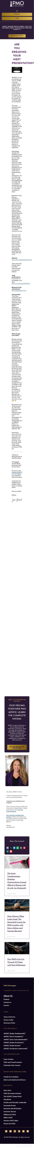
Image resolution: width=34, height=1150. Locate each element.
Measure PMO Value (11, 1120)
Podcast (6, 999)
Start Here (7, 1090)
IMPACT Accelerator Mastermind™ (16, 1048)
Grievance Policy (9, 1023)
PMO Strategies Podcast (12, 1093)
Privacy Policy (8, 1020)
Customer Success (10, 1111)
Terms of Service (9, 1017)
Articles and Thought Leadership (15, 1102)
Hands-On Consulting (11, 1077)
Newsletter (7, 1099)
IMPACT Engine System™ (12, 1045)
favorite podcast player (14, 810)
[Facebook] (10, 1131)
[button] (7, 848)
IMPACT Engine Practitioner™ (14, 1042)
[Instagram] (15, 1131)
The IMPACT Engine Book (13, 1096)
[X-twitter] (19, 1131)
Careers (6, 1005)
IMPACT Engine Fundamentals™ (15, 1033)
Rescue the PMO (9, 1123)
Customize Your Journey (12, 1065)
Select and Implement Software (15, 1080)
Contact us (7, 1002)
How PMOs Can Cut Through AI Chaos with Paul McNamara (16, 962)
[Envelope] (28, 1131)
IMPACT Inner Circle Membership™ (16, 1039)
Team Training (8, 1059)
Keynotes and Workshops (12, 1108)
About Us (8, 996)
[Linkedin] (6, 1131)
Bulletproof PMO (10, 1114)
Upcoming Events (10, 1105)
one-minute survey (16, 471)
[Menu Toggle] (17, 11)
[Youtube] (23, 1131)
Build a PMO (8, 1117)
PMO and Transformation (13, 1062)
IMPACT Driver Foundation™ (13, 1036)
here (16, 462)
